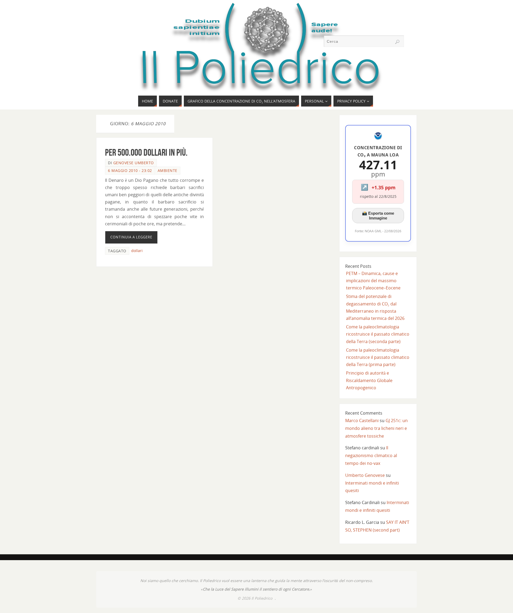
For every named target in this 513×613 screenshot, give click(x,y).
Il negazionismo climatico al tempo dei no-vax (371, 455)
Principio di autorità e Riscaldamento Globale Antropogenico (369, 380)
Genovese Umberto (133, 162)
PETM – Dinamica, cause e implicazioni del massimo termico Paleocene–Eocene (373, 280)
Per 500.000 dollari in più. (146, 152)
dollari (137, 250)
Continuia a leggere (131, 237)
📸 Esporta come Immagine (378, 215)
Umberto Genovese (365, 475)
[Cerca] (397, 42)
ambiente (167, 170)
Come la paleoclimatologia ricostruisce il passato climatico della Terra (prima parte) (377, 357)
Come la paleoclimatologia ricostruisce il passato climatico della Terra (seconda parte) (377, 334)
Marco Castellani (362, 420)
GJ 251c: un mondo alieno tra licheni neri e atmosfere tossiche (376, 428)
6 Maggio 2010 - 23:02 (130, 170)
